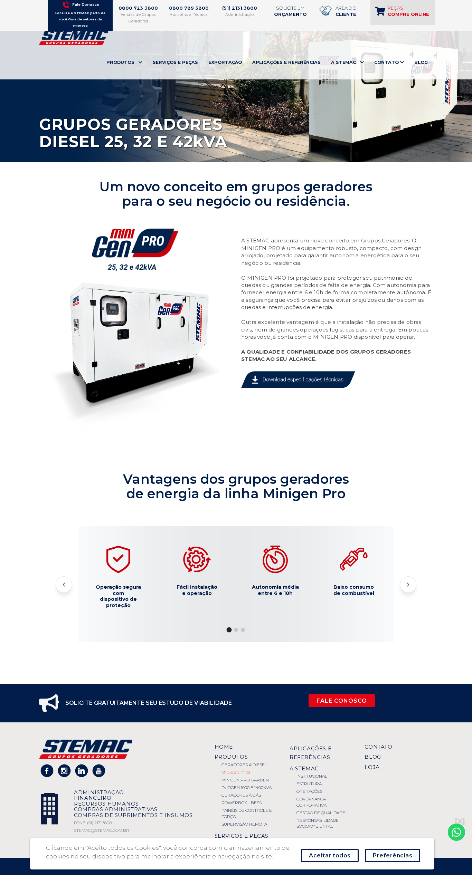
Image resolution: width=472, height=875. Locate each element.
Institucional (311, 776)
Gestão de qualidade (320, 812)
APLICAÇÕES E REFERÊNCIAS (286, 62)
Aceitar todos (330, 855)
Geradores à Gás (241, 795)
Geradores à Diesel (244, 764)
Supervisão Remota (244, 824)
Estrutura (309, 783)
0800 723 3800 (138, 8)
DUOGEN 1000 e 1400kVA (246, 787)
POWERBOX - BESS (241, 802)
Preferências (392, 855)
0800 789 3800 (189, 8)
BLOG (421, 62)
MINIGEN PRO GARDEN (245, 779)
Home (224, 746)
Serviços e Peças (242, 836)
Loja (372, 767)
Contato (378, 746)
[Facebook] (47, 770)
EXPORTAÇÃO (225, 62)
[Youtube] (99, 770)
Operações (309, 791)
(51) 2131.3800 (239, 8)
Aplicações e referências (310, 752)
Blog (373, 756)
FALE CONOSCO (342, 701)
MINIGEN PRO (235, 772)
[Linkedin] (81, 770)
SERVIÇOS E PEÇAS (175, 62)
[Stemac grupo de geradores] (73, 37)
